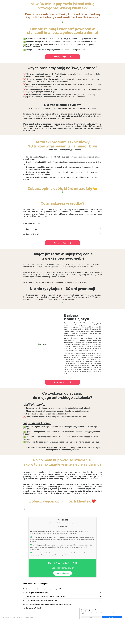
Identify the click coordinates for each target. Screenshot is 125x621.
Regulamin (19, 617)
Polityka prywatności (28, 617)
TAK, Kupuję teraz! (62, 573)
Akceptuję (112, 617)
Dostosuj (91, 617)
